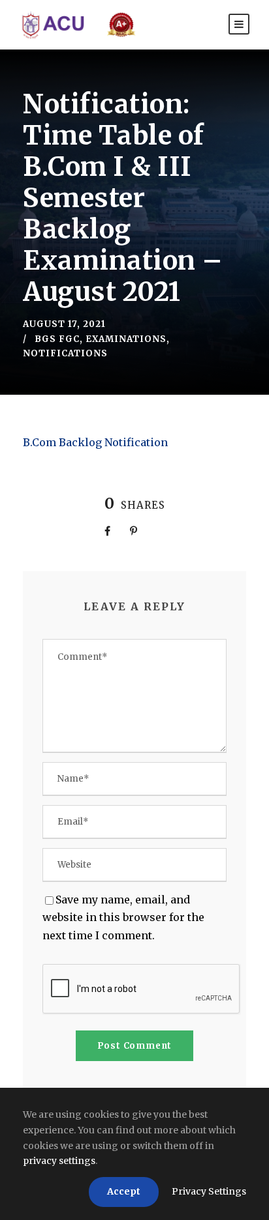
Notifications (65, 353)
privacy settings (59, 1161)
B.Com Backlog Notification (95, 442)
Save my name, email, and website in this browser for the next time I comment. (123, 917)
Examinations (126, 339)
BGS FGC (57, 339)
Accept (123, 1191)
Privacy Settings (209, 1191)
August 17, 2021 (64, 324)
